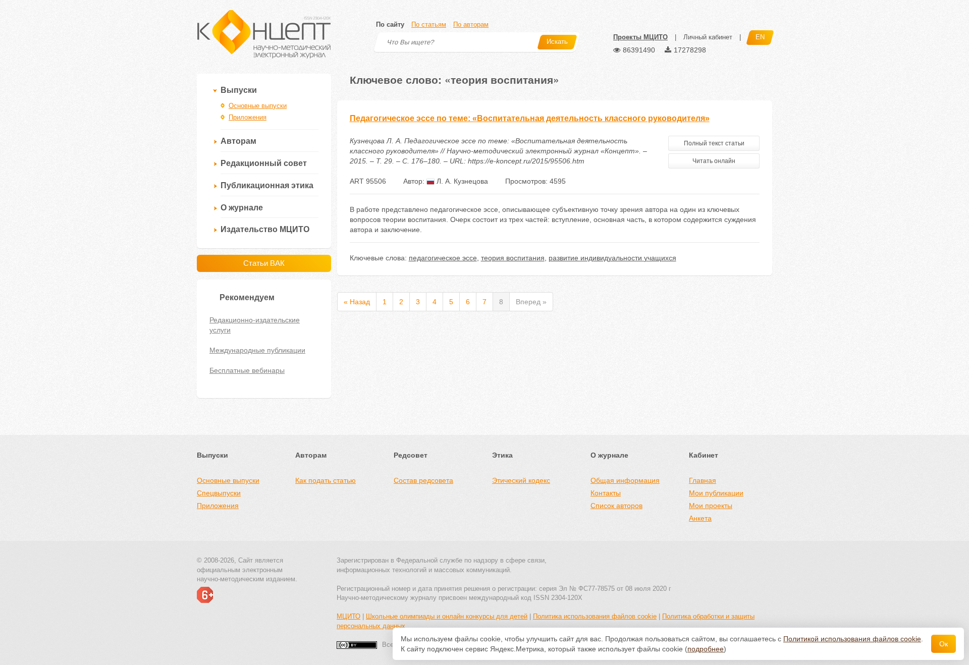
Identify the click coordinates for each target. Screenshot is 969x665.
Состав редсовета (423, 480)
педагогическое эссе (443, 258)
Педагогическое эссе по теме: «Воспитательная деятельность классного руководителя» (530, 118)
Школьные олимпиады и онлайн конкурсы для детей (446, 616)
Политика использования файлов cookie (595, 616)
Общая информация (625, 480)
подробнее (705, 649)
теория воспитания (513, 258)
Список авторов (616, 506)
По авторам (471, 24)
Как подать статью (325, 480)
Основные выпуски (258, 105)
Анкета (700, 518)
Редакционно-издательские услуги (254, 325)
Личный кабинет (707, 37)
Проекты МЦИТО (640, 37)
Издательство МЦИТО (265, 229)
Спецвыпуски (219, 493)
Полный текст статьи (714, 143)
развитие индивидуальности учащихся (612, 258)
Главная (702, 480)
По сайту (390, 24)
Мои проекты (710, 506)
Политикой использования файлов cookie (852, 639)
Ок (943, 644)
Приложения (247, 117)
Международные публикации (257, 350)
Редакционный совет (264, 163)
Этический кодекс (521, 480)
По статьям (428, 24)
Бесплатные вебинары (247, 370)
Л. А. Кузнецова (461, 181)
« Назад (357, 302)
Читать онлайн (713, 160)
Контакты (605, 493)
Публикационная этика (267, 185)
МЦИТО (348, 616)
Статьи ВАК (264, 263)
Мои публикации (716, 493)
